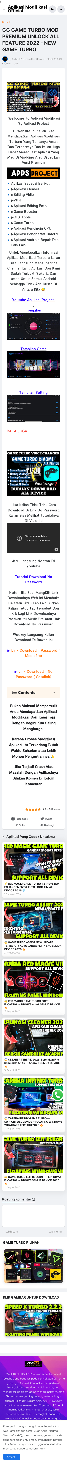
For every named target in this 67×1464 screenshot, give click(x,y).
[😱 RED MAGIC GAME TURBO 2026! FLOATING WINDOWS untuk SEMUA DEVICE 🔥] (33, 979)
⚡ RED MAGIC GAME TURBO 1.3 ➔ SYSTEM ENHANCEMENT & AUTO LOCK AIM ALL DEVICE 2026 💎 (31, 887)
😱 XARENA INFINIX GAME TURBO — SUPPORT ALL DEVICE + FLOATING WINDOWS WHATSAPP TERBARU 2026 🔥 (33, 1122)
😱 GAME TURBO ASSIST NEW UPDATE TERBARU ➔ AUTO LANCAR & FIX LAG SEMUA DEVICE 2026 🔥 (32, 946)
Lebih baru (11, 1231)
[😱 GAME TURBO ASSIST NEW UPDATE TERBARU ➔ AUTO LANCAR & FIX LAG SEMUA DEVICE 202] (33, 920)
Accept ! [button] (11, 1457)
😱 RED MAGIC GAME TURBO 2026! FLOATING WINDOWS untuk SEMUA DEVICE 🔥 (32, 1004)
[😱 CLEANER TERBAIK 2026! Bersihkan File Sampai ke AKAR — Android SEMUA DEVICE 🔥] (33, 1038)
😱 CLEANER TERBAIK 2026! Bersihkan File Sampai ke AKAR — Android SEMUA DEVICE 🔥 (32, 1063)
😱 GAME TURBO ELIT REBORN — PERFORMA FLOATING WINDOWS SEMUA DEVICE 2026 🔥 (32, 1180)
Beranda (6, 22)
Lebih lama (55, 1231)
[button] (5, 9)
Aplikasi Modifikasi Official (27, 8)
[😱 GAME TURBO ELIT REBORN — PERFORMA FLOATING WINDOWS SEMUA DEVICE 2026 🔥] (33, 1155)
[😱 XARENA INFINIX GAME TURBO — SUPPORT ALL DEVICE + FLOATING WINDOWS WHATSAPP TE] (33, 1096)
